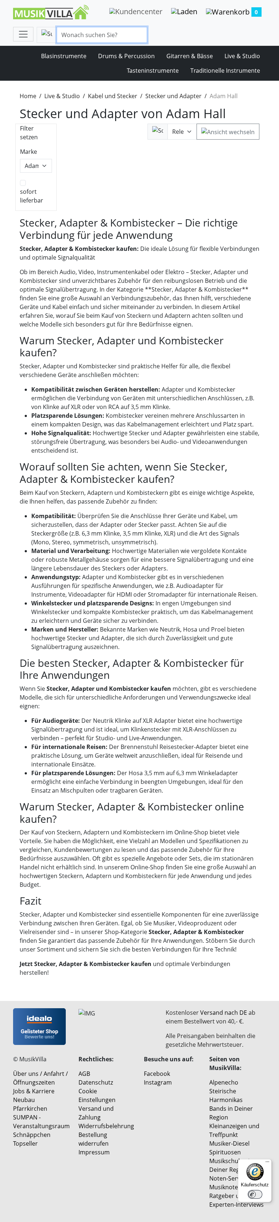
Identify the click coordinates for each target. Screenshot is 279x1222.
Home (28, 96)
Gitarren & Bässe (189, 56)
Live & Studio (242, 56)
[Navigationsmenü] (23, 34)
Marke (28, 152)
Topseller (25, 1143)
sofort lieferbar (31, 196)
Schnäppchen (31, 1135)
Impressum (94, 1152)
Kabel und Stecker (112, 96)
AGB (84, 1074)
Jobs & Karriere (33, 1091)
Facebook (157, 1074)
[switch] (255, 1194)
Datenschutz (95, 1082)
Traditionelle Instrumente (225, 71)
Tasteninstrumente (153, 71)
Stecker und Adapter (173, 96)
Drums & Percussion (126, 56)
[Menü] (267, 1163)
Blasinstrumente (63, 56)
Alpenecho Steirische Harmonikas (226, 1091)
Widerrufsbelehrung (106, 1126)
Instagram (158, 1082)
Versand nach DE (223, 1013)
